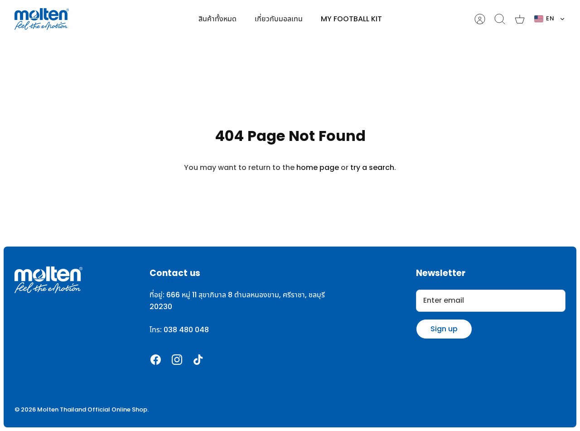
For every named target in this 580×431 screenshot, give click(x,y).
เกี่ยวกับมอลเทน (279, 19)
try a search (372, 167)
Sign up (444, 329)
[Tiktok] (198, 359)
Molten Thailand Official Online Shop (92, 409)
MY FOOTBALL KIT (351, 19)
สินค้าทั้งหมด (217, 19)
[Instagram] (177, 359)
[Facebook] (155, 359)
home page (317, 167)
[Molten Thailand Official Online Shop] (41, 19)
